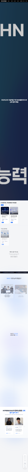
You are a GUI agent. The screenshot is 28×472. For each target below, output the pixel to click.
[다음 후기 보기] (24, 426)
